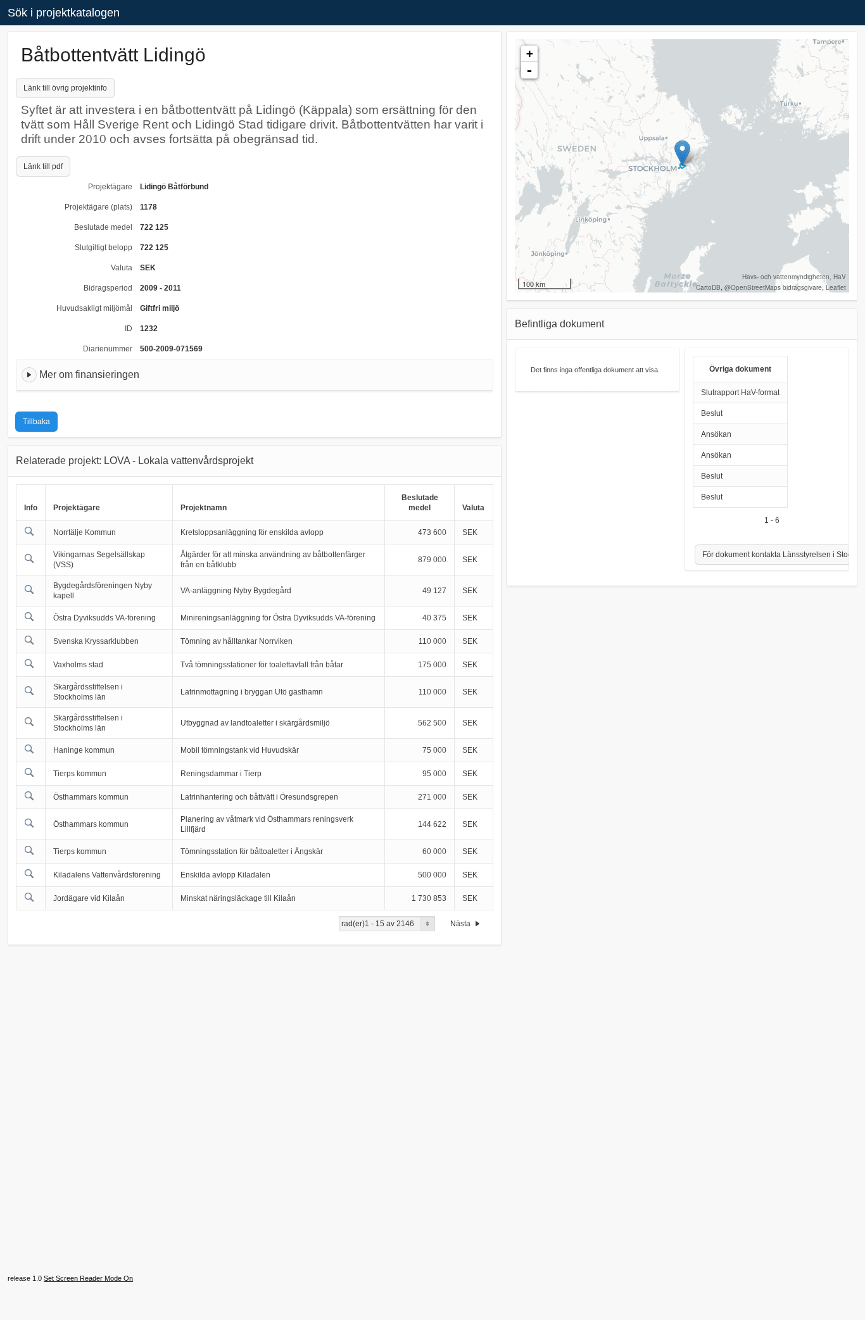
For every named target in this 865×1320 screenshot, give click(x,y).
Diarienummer (107, 348)
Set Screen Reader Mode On (88, 1278)
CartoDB (708, 287)
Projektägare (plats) (98, 207)
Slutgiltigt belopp (103, 247)
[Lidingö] (682, 153)
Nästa (461, 923)
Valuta (121, 267)
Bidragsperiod (108, 288)
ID (128, 328)
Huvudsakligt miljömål (94, 308)
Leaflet (836, 287)
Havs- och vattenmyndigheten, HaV (794, 276)
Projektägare (110, 186)
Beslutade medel (103, 227)
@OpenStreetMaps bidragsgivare (773, 287)
